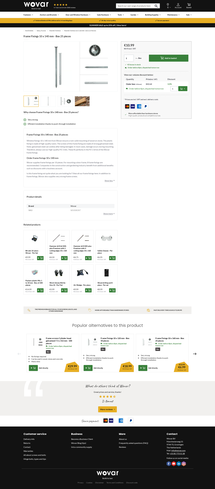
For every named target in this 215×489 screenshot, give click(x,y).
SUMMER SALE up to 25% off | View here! (108, 25)
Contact (27, 447)
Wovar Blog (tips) (78, 443)
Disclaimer (99, 483)
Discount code (131, 483)
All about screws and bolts (35, 455)
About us (123, 439)
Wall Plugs (41, 31)
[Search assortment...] (156, 5)
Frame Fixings (55, 31)
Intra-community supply (81, 447)
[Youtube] (174, 463)
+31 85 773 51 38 (177, 453)
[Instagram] (184, 463)
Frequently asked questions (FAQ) (133, 443)
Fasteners (29, 31)
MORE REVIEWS (106, 409)
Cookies (89, 483)
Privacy (80, 483)
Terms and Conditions (115, 483)
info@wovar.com (178, 450)
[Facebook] (169, 463)
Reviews (122, 447)
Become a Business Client (82, 439)
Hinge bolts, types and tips (35, 459)
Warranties (28, 451)
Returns (27, 443)
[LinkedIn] (179, 463)
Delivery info (29, 439)
